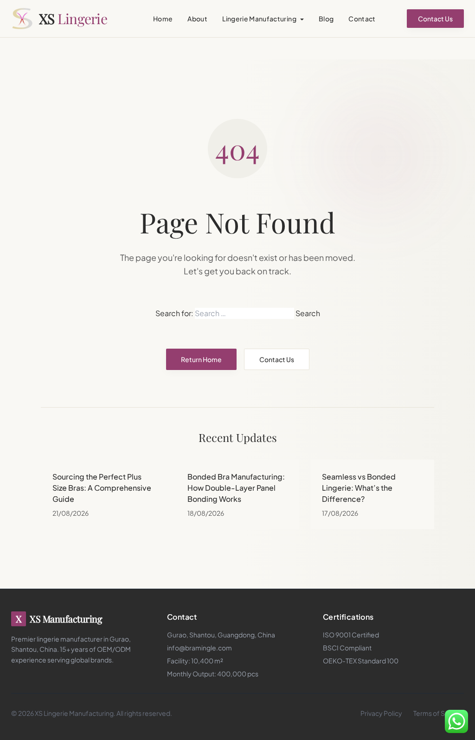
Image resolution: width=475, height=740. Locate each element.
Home (163, 18)
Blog (326, 18)
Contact (361, 18)
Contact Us (435, 18)
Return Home (201, 359)
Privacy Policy (381, 713)
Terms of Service (438, 713)
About (197, 18)
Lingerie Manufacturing (259, 18)
